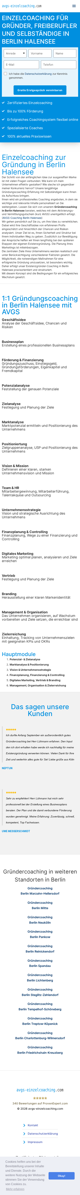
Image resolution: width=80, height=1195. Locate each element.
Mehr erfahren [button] (15, 1189)
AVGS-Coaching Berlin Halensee (22, 217)
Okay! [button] (61, 1175)
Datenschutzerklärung (38, 73)
